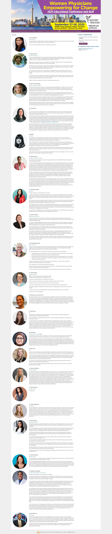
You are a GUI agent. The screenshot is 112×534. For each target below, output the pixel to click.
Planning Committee (65, 31)
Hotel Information (78, 31)
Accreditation (46, 31)
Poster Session (71, 31)
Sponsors (26, 31)
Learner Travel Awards (32, 31)
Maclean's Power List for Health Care (50, 122)
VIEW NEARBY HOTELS (83, 43)
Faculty (59, 31)
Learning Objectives (40, 31)
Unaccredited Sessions (54, 31)
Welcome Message (17, 31)
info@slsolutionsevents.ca (87, 48)
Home (13, 31)
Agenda (22, 31)
